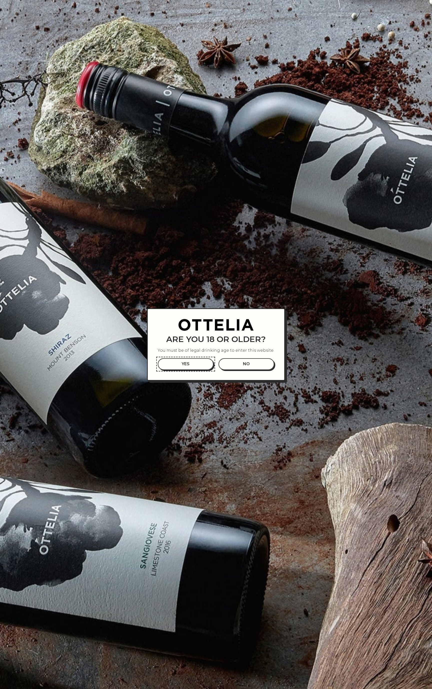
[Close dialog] (420, 543)
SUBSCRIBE (371, 647)
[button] (186, 364)
